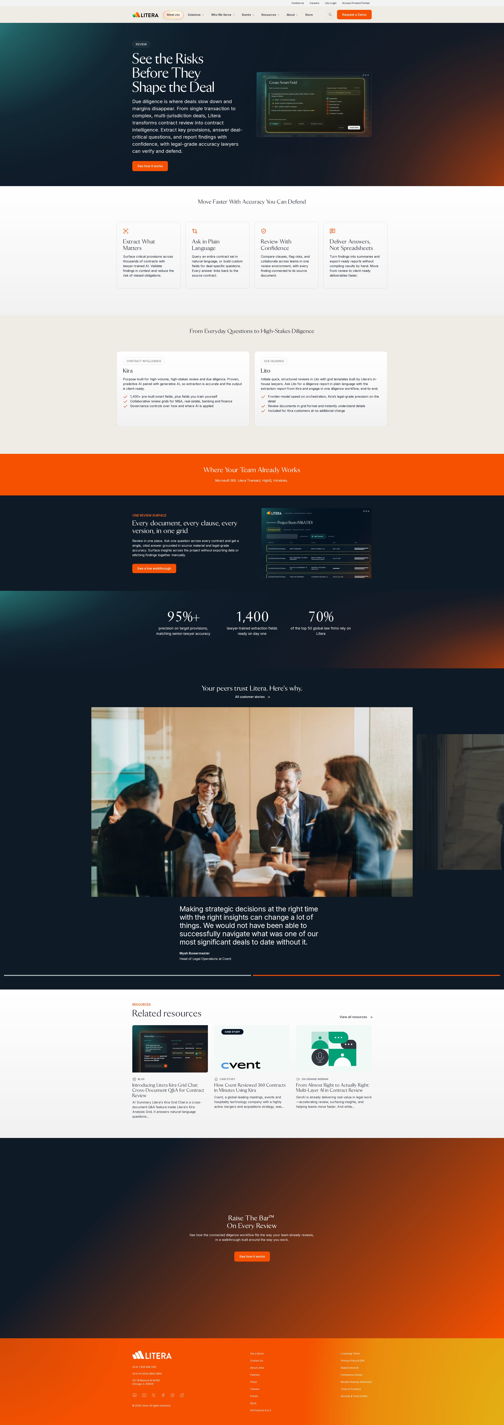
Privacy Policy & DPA (352, 1360)
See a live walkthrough (154, 569)
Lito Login (330, 3)
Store (253, 1403)
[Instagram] (172, 1395)
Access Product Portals (356, 3)
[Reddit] (182, 1395)
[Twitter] (153, 1395)
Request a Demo (354, 15)
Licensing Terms (350, 1353)
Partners (255, 1374)
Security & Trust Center (354, 1396)
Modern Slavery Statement (356, 1381)
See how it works (150, 166)
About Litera (257, 1367)
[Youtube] (144, 1395)
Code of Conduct (351, 1389)
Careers (314, 3)
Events (254, 1396)
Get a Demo (257, 1353)
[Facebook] (163, 1395)
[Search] (330, 14)
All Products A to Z (260, 1410)
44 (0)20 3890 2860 (150, 1373)
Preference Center (351, 1374)
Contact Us (256, 1360)
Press (253, 1381)
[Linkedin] (134, 1395)
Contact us (298, 3)
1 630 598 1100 (147, 1366)
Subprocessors (350, 1367)
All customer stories (250, 697)
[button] (173, 15)
